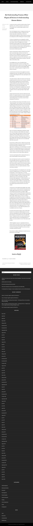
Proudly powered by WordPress (12, 524)
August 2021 (4, 342)
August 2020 (4, 365)
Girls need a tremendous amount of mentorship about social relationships (13, 286)
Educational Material (14, 1)
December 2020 (4, 358)
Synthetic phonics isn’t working (6, 281)
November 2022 (4, 327)
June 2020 (3, 370)
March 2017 (3, 427)
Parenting (22, 1)
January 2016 (4, 457)
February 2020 (4, 377)
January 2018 (4, 410)
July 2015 (3, 469)
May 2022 (3, 339)
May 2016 (3, 450)
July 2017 (3, 417)
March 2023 (3, 320)
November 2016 (4, 436)
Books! (7, 1)
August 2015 (4, 467)
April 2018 (3, 408)
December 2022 (4, 325)
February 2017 (4, 429)
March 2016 (3, 453)
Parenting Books (4, 492)
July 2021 (3, 344)
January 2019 (4, 391)
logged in (7, 258)
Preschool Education (5, 497)
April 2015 (3, 476)
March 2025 (3, 313)
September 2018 (4, 398)
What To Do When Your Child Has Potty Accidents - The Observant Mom (13, 300)
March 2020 (3, 375)
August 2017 (4, 415)
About (3, 1)
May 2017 (3, 422)
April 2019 (3, 389)
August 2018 (4, 401)
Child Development (5, 485)
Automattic (23, 524)
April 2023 (3, 318)
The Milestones (28, 1)
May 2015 (3, 474)
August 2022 (4, 332)
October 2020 (4, 363)
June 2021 (3, 346)
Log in (3, 513)
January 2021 (4, 356)
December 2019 (4, 382)
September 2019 (4, 384)
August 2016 (4, 443)
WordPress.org (4, 520)
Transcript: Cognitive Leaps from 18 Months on (12, 295)
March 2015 (3, 479)
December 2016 (4, 434)
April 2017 (3, 424)
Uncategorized (4, 506)
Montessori (3, 490)
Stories (3, 504)
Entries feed (3, 515)
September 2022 (4, 330)
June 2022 (3, 337)
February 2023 (4, 323)
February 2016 (4, 455)
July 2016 (3, 446)
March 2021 (3, 351)
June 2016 (3, 448)
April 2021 (3, 349)
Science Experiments (5, 502)
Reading (3, 499)
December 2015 (4, 460)
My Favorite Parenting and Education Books (8, 284)
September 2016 (4, 441)
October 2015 (4, 462)
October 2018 (4, 396)
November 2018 (4, 394)
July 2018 (3, 403)
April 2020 (3, 372)
